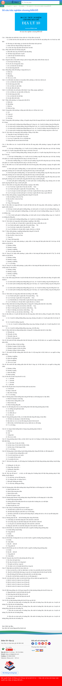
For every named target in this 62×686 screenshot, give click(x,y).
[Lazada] (49, 643)
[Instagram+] (39, 643)
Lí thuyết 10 (9, 6)
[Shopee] (46, 643)
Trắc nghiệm (21, 6)
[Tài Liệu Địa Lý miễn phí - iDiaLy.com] (16, 2)
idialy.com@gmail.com (12, 654)
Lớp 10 (15, 6)
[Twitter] (36, 643)
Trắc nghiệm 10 (29, 6)
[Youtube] (42, 643)
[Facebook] (32, 643)
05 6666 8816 (10, 656)
